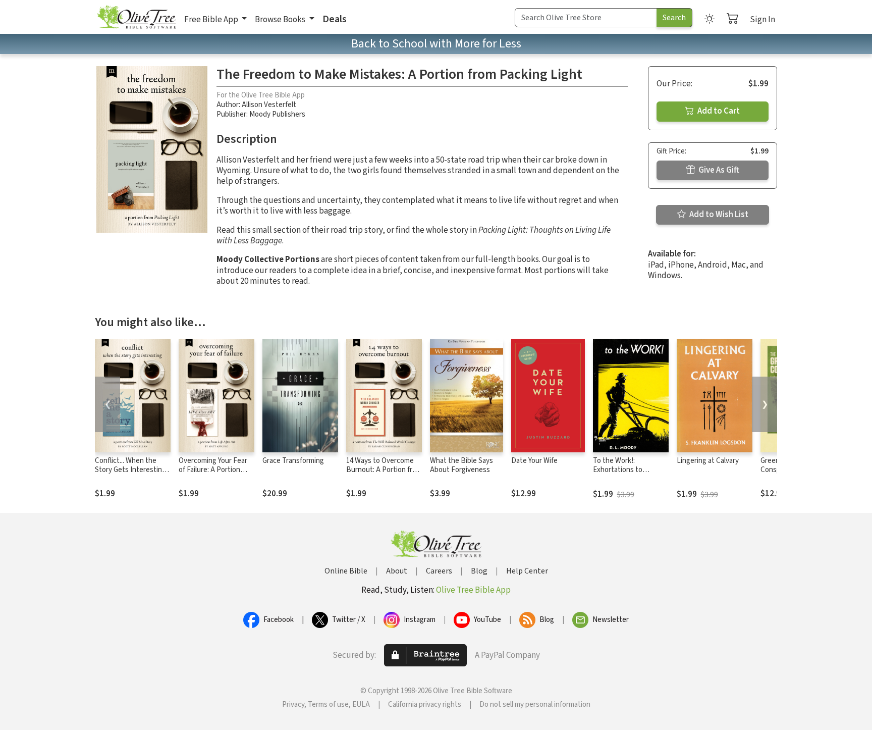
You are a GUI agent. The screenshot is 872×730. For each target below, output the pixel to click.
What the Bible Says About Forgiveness (461, 465)
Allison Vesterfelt (269, 104)
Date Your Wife (534, 460)
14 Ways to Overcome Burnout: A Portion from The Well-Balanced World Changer (384, 475)
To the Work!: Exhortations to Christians (617, 470)
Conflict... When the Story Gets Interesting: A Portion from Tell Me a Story (132, 475)
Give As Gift (718, 170)
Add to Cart (718, 111)
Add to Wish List (718, 214)
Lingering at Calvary (708, 460)
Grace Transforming (293, 460)
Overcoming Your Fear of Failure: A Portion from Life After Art (213, 470)
